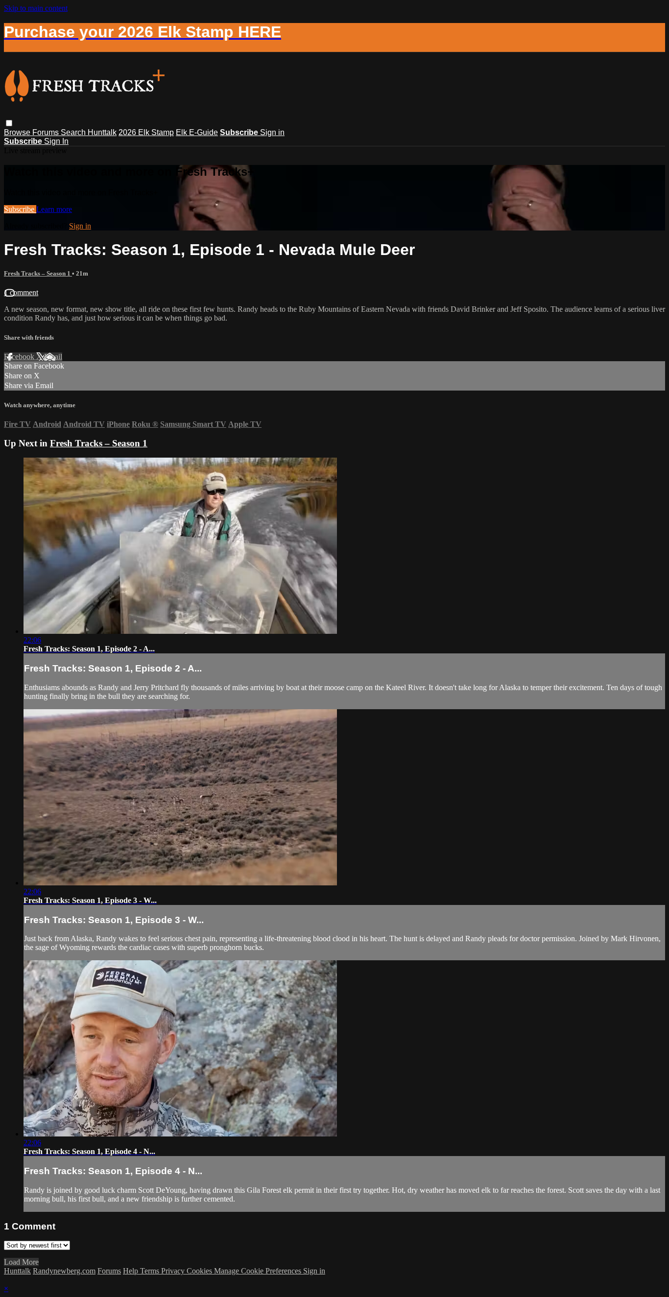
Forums (46, 132)
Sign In (56, 141)
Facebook (20, 356)
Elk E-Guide (197, 132)
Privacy (174, 1271)
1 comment (21, 292)
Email (53, 356)
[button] (9, 123)
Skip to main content (36, 8)
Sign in (272, 132)
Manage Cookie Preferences (258, 1271)
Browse (18, 132)
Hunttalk (102, 132)
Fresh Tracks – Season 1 (38, 273)
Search (74, 132)
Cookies (200, 1271)
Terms (150, 1271)
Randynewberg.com (64, 1271)
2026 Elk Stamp (146, 132)
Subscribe (20, 209)
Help (131, 1271)
